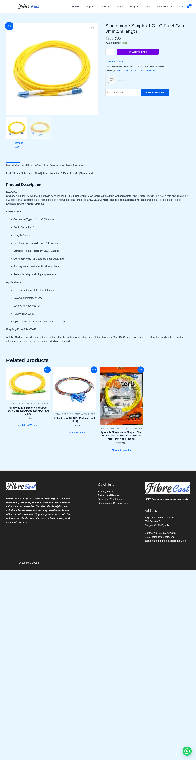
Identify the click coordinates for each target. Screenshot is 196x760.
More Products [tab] (74, 165)
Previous (18, 143)
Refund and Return (108, 495)
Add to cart (139, 52)
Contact (120, 6)
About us (104, 6)
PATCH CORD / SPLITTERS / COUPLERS (135, 70)
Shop (88, 6)
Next (16, 147)
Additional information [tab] (35, 165)
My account (163, 6)
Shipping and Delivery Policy (114, 503)
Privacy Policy (105, 491)
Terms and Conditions (110, 499)
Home (75, 6)
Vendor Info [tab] (57, 165)
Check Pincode (155, 92)
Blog (148, 6)
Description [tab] (13, 165)
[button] (92, 6)
